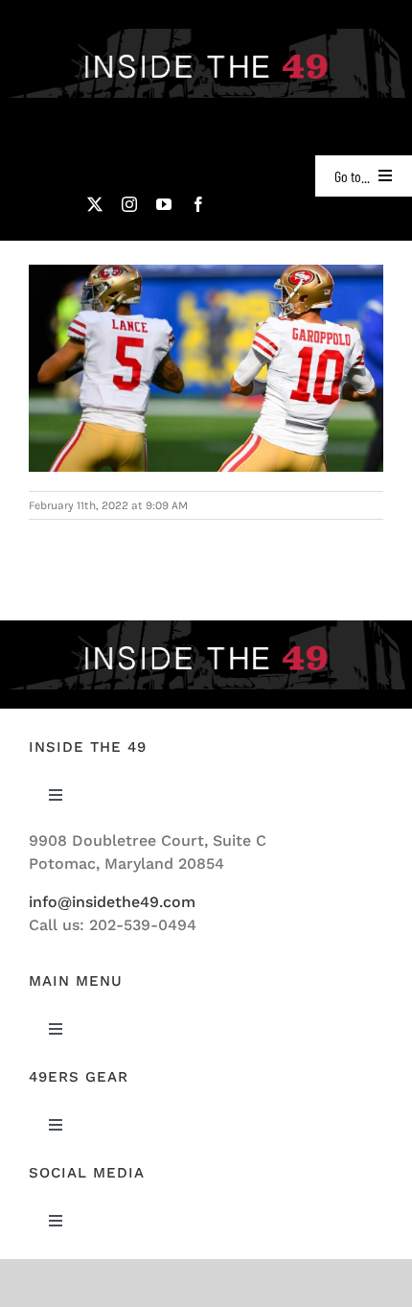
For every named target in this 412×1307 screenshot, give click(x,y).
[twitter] (95, 204)
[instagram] (129, 204)
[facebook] (198, 204)
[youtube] (164, 204)
